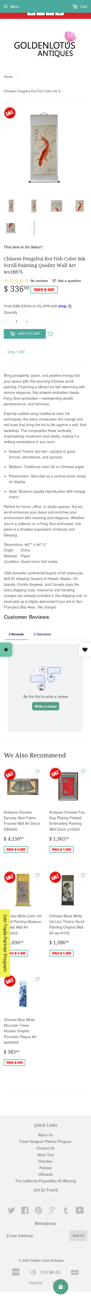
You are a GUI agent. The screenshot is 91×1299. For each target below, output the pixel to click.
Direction (45, 1161)
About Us (45, 1134)
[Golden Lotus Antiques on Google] (52, 1211)
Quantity (10, 312)
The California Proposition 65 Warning (45, 1180)
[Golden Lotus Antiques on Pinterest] (38, 1211)
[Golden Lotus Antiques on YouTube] (80, 1211)
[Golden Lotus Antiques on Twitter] (11, 1211)
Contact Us (45, 1148)
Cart (83, 6)
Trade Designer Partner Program (45, 1141)
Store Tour (45, 1154)
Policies (45, 1167)
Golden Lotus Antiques (47, 1260)
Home (8, 76)
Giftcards (45, 1174)
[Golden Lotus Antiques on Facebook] (25, 1211)
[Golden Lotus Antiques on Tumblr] (66, 1211)
